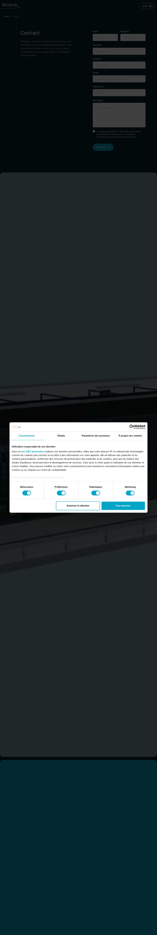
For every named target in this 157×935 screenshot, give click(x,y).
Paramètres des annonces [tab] (96, 435)
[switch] (61, 493)
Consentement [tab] (27, 435)
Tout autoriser (123, 505)
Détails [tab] (61, 435)
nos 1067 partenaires (33, 451)
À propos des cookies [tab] (130, 435)
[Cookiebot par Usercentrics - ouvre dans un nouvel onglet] (131, 427)
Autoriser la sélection (78, 505)
